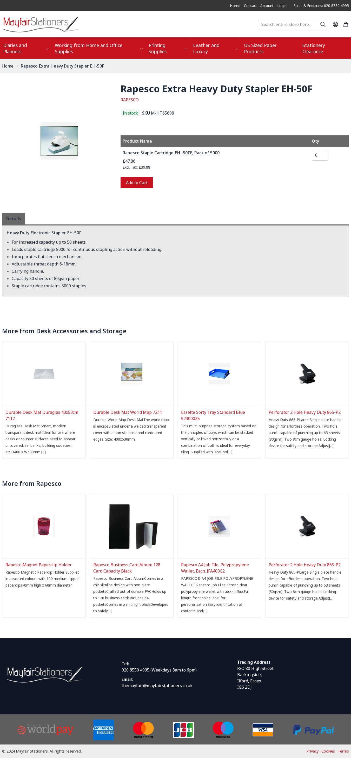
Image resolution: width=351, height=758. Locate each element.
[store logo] (41, 24)
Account (267, 5)
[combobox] (293, 24)
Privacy (312, 751)
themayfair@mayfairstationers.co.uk (157, 685)
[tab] (13, 218)
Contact (250, 5)
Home (235, 5)
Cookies (328, 751)
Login (282, 5)
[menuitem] (25, 49)
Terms (343, 751)
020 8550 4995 (135, 670)
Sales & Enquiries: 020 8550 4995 (321, 5)
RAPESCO (130, 100)
